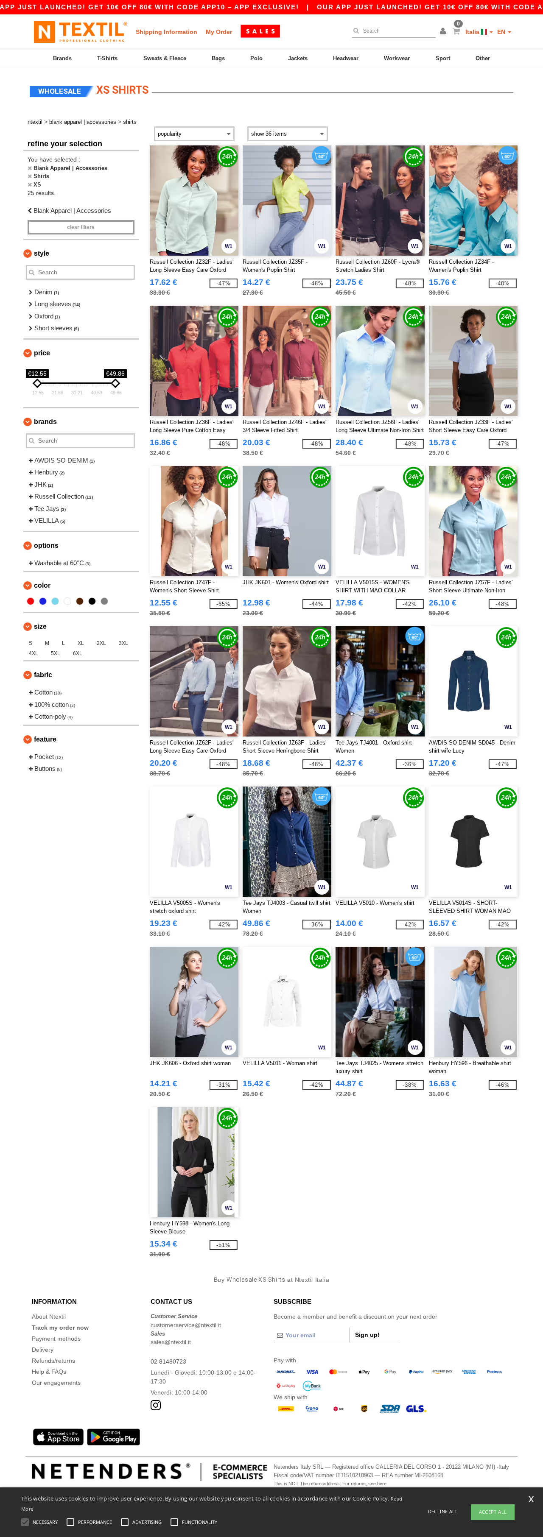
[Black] (92, 601)
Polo (256, 58)
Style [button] (41, 253)
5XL (55, 653)
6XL (77, 653)
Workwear (397, 58)
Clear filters (81, 227)
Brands (62, 58)
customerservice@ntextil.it (186, 1325)
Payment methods (56, 1338)
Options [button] (46, 545)
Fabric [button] (43, 674)
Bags (218, 58)
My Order (219, 31)
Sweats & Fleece (164, 58)
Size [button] (40, 626)
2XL (101, 643)
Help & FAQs (49, 1371)
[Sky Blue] (55, 601)
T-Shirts (107, 58)
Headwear (345, 58)
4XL (33, 653)
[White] (67, 601)
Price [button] (42, 353)
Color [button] (42, 585)
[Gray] (104, 601)
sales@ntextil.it (171, 1342)
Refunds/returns (53, 1360)
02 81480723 (168, 1361)
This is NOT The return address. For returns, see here (330, 1483)
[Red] (30, 601)
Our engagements (56, 1382)
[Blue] (43, 601)
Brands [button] (45, 421)
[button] (444, 31)
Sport (443, 58)
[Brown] (80, 601)
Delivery (42, 1349)
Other (483, 58)
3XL (123, 643)
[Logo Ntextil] (80, 32)
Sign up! (367, 1334)
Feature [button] (45, 739)
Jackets (298, 58)
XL (81, 643)
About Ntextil (49, 1316)
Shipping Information (166, 31)
